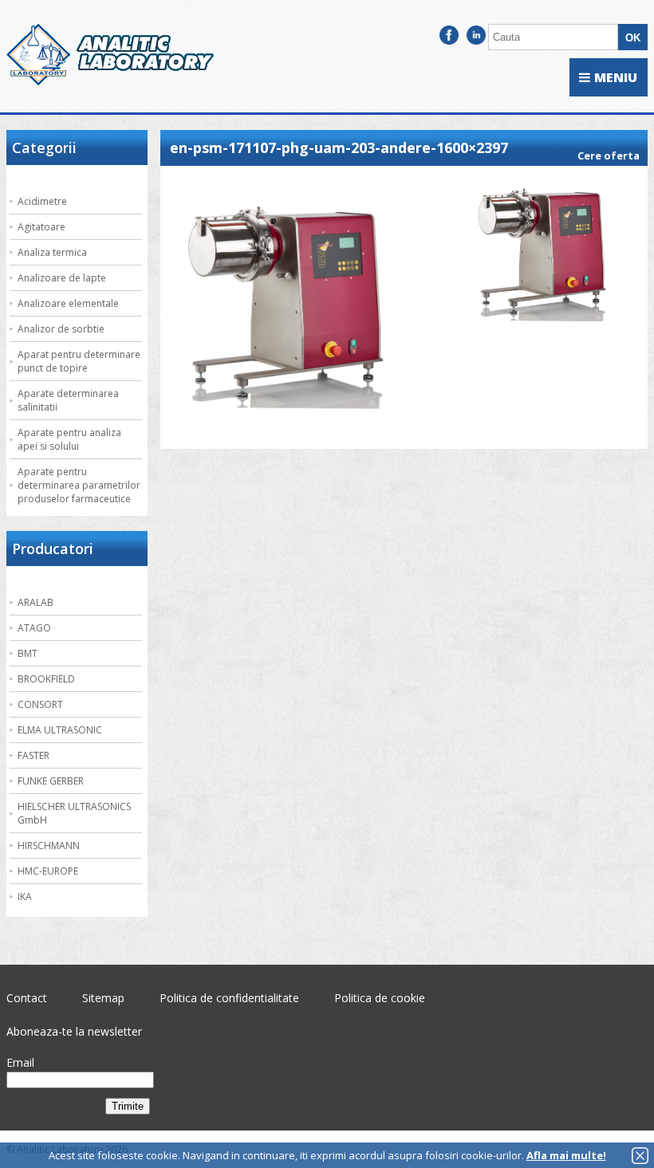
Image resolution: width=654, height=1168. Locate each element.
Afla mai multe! (566, 1155)
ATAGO (34, 628)
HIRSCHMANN (49, 845)
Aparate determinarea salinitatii (68, 400)
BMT (27, 653)
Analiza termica (52, 252)
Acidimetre (42, 201)
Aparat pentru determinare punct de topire (79, 361)
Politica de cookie (379, 997)
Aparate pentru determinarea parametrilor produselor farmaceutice (79, 485)
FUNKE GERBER (51, 781)
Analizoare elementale (68, 303)
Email (20, 1062)
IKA (25, 896)
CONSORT (40, 704)
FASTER (33, 755)
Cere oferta (608, 155)
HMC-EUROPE (48, 871)
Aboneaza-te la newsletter (74, 1031)
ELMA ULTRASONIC (60, 730)
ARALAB (35, 602)
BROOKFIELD (46, 679)
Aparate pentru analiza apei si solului (69, 439)
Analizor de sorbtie (61, 329)
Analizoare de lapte (62, 278)
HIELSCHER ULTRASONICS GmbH (74, 813)
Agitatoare (41, 227)
